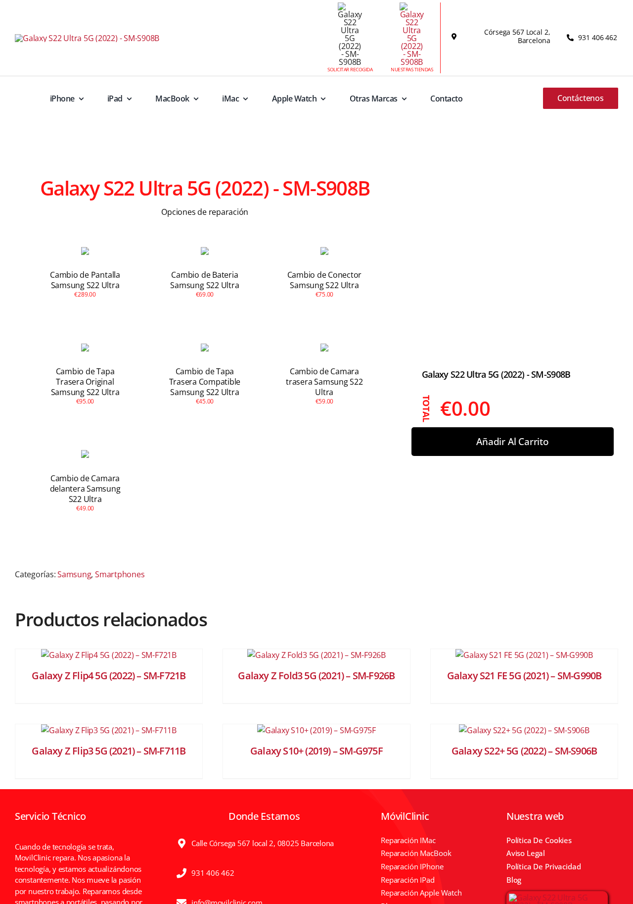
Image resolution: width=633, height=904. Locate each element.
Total (427, 408)
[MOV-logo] (87, 38)
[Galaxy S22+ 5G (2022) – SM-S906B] (524, 730)
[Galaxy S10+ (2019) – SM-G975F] (316, 730)
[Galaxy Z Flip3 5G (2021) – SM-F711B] (108, 730)
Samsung (74, 574)
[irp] (557, 897)
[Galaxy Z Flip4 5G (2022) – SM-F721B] (108, 655)
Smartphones (119, 574)
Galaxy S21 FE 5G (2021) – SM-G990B (524, 675)
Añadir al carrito (512, 441)
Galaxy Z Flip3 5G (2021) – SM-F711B (108, 750)
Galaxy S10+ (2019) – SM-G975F (316, 750)
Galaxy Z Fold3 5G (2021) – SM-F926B (316, 675)
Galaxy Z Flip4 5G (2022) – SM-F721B (108, 675)
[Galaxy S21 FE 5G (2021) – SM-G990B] (524, 655)
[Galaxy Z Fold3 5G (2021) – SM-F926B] (316, 655)
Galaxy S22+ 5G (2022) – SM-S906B (524, 750)
